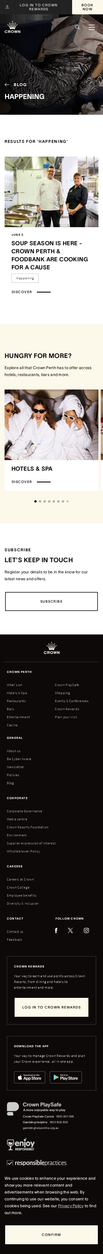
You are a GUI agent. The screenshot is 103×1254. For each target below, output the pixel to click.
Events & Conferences (71, 701)
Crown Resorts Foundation (27, 827)
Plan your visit (66, 717)
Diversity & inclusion (23, 903)
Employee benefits (21, 895)
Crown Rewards (67, 709)
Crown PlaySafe (67, 685)
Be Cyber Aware (19, 759)
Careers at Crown (20, 879)
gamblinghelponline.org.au (41, 1128)
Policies (13, 775)
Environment (17, 835)
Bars (10, 709)
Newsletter (15, 767)
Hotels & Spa (17, 693)
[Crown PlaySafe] (41, 1110)
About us (14, 751)
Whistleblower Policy (23, 851)
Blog (10, 783)
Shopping (62, 693)
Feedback (15, 939)
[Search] (78, 27)
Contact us (15, 931)
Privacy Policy (71, 1206)
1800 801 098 (65, 1116)
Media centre (17, 819)
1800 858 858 (59, 1122)
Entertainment (18, 717)
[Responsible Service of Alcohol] (21, 1145)
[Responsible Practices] (36, 1163)
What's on (14, 685)
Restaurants (16, 701)
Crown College (18, 887)
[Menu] (91, 27)
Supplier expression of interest (31, 843)
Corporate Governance (24, 811)
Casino (12, 725)
